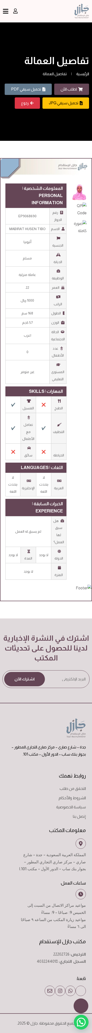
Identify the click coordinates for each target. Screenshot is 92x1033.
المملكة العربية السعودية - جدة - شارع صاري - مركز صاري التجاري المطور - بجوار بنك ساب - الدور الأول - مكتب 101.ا (52, 861)
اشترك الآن (24, 679)
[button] (81, 1022)
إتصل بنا (79, 816)
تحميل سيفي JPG (63, 103)
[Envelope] (50, 991)
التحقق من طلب (73, 788)
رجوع (25, 103)
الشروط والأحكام (72, 798)
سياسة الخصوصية (71, 807)
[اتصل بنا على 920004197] (81, 991)
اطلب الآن (69, 89)
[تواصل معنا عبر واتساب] (70, 991)
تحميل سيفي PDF (26, 89)
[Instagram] (60, 991)
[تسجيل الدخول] (15, 11)
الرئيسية (82, 74)
